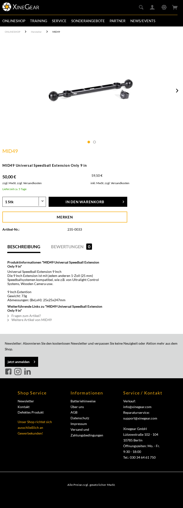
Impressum (79, 424)
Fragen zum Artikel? (26, 316)
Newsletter (26, 401)
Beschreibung (23, 246)
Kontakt (24, 407)
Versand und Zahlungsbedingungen (87, 432)
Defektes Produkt (31, 412)
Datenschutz (80, 418)
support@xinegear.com (140, 418)
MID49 (10, 151)
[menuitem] (14, 20)
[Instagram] (18, 372)
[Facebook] (9, 372)
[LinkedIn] (27, 372)
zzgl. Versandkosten (29, 183)
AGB (74, 412)
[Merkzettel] (164, 7)
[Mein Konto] (152, 7)
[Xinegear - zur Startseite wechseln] (20, 8)
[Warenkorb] (175, 7)
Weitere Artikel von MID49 (31, 320)
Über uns (77, 407)
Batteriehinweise (83, 401)
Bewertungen (70, 246)
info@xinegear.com (137, 407)
